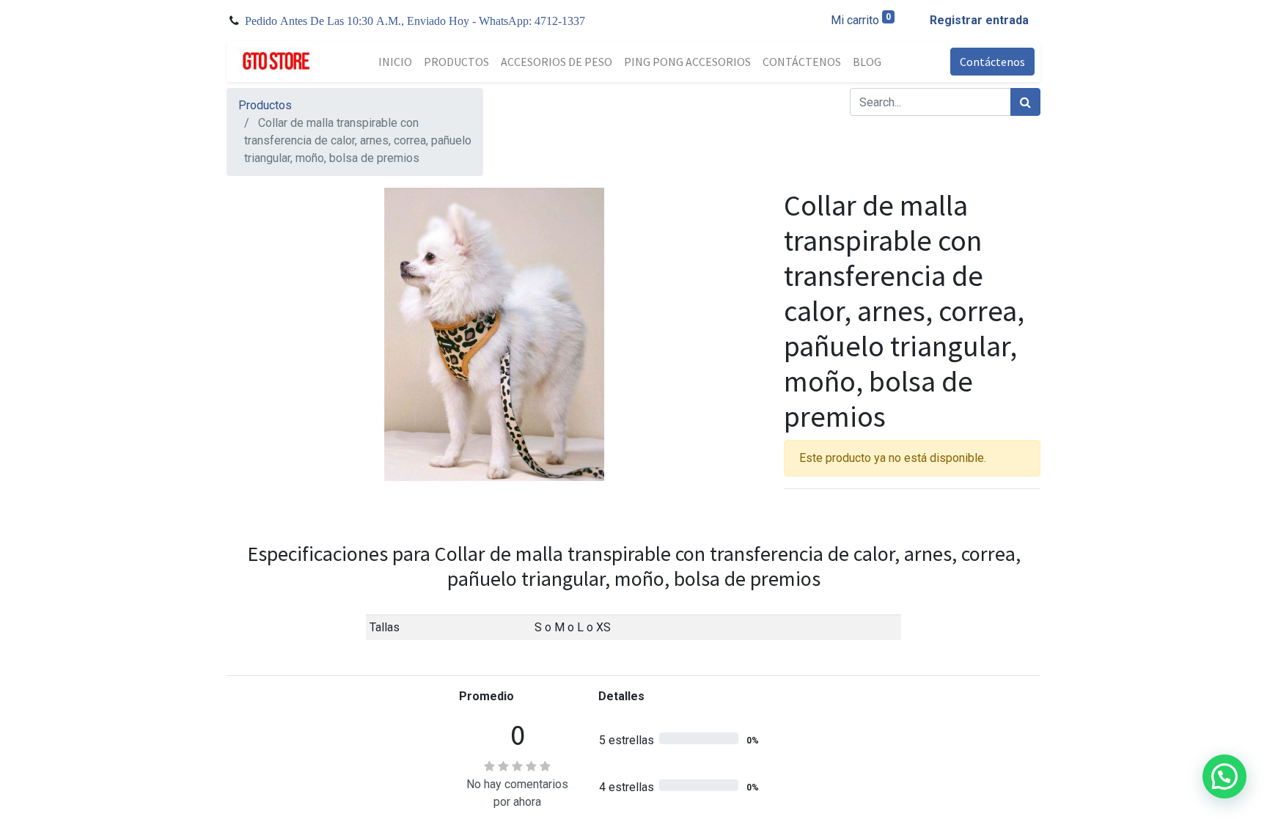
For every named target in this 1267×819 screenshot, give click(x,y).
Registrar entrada (979, 20)
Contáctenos (992, 61)
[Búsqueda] (1025, 102)
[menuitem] (395, 61)
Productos (265, 105)
